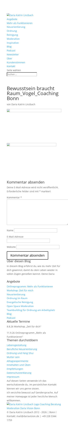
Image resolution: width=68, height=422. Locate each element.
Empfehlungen (15, 368)
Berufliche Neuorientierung (22, 349)
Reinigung (12, 34)
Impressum (13, 376)
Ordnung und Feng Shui (20, 353)
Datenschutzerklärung (19, 372)
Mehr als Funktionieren (20, 23)
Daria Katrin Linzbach (23, 104)
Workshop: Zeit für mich (20, 290)
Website (11, 246)
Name (10, 230)
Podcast (11, 50)
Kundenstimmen (16, 62)
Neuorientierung (16, 26)
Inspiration (13, 42)
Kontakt (11, 66)
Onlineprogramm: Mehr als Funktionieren (30, 286)
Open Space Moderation (20, 306)
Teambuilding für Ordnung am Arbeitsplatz (31, 310)
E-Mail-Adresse (15, 236)
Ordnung (12, 30)
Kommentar (14, 197)
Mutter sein (13, 357)
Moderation (13, 38)
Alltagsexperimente (17, 361)
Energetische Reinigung (20, 302)
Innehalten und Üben (19, 364)
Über (9, 58)
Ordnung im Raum (17, 298)
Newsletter (13, 54)
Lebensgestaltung (16, 345)
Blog (9, 46)
